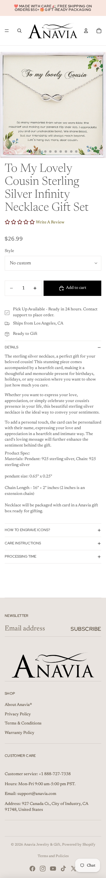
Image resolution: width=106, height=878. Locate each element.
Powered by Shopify (78, 844)
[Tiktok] (63, 868)
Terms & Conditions (23, 723)
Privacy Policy (18, 714)
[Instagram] (42, 868)
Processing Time (20, 556)
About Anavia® (18, 705)
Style (9, 251)
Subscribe (86, 628)
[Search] (19, 30)
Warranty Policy (19, 733)
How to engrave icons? (27, 530)
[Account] (86, 30)
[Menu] (7, 30)
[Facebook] (32, 868)
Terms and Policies (53, 856)
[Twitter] (73, 868)
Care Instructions (23, 543)
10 (76, 151)
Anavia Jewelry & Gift (42, 844)
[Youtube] (53, 868)
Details (11, 347)
